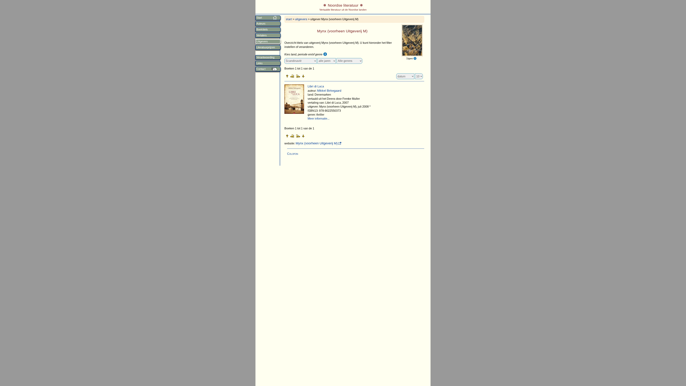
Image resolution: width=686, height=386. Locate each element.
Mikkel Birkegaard (329, 90)
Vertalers (261, 35)
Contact (260, 69)
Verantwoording (265, 57)
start (289, 19)
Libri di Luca (316, 86)
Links (259, 63)
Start (259, 17)
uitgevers (301, 19)
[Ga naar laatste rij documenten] (312, 76)
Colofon (292, 153)
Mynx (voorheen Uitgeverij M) (317, 143)
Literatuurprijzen (265, 47)
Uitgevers (262, 41)
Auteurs (260, 23)
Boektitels (262, 29)
